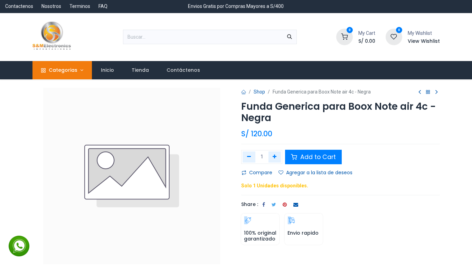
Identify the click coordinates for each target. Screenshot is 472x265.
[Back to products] (428, 92)
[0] (344, 36)
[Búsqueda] (289, 37)
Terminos (79, 6)
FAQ (102, 6)
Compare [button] (260, 172)
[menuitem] (107, 70)
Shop (259, 92)
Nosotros (51, 6)
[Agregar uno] (274, 157)
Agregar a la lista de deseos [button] (319, 172)
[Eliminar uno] (249, 157)
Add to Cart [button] (317, 157)
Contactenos (19, 6)
